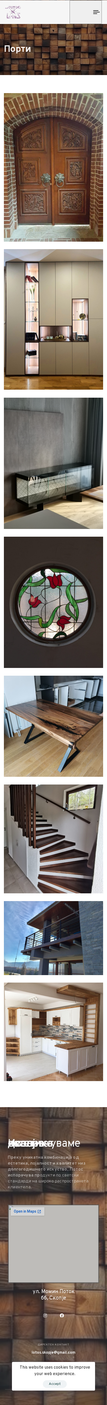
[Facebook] (62, 1315)
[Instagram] (45, 1315)
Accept (55, 1384)
